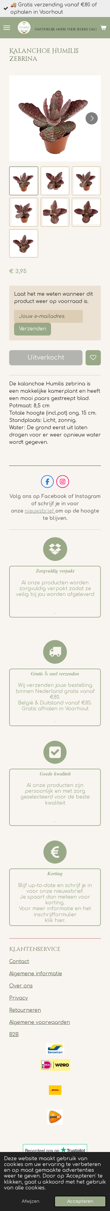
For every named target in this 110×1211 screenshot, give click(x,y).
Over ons (21, 986)
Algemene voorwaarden (39, 1022)
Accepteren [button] (80, 1201)
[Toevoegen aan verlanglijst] (93, 357)
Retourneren (25, 1010)
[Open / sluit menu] (6, 27)
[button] (23, 180)
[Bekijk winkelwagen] (103, 27)
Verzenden (32, 329)
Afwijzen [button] (30, 1201)
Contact (19, 961)
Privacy (18, 998)
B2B (14, 1034)
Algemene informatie (35, 973)
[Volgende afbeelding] (92, 118)
